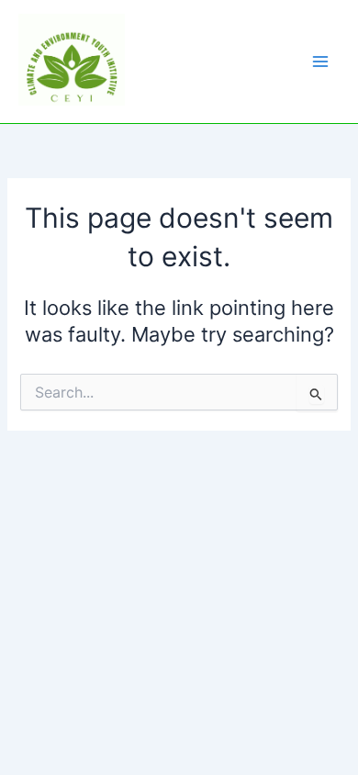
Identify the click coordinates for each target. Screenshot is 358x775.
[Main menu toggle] (320, 61)
